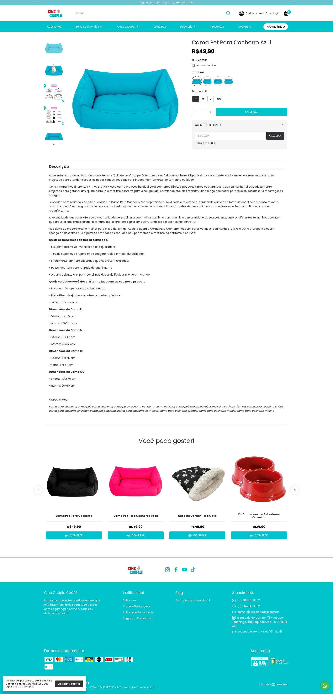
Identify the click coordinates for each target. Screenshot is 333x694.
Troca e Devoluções (136, 606)
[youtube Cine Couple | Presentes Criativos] (184, 569)
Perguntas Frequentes (138, 618)
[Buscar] (228, 13)
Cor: (198, 72)
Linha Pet (160, 27)
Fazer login (272, 13)
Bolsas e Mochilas (87, 27)
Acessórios (54, 27)
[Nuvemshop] (274, 685)
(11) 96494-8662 (248, 600)
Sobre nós (129, 600)
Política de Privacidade (138, 612)
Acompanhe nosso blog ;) (192, 600)
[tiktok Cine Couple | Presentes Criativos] (193, 569)
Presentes (217, 27)
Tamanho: (199, 91)
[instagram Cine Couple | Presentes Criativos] (167, 569)
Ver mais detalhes (206, 65)
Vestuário (244, 27)
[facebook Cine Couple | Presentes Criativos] (176, 569)
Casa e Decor (126, 27)
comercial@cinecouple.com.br (258, 612)
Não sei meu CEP (205, 143)
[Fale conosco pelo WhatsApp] (324, 685)
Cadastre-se (254, 13)
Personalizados (276, 27)
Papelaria (186, 27)
